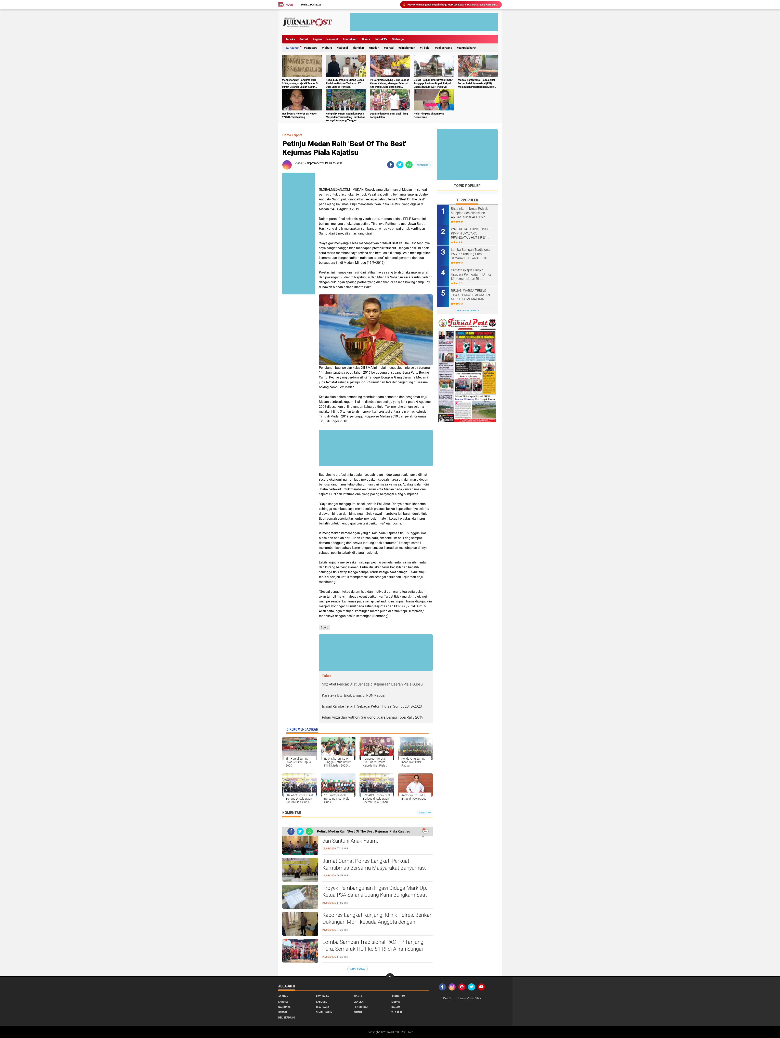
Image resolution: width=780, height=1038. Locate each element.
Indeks (290, 39)
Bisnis (366, 39)
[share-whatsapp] (409, 164)
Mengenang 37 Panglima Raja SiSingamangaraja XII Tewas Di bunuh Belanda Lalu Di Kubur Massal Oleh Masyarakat (300, 83)
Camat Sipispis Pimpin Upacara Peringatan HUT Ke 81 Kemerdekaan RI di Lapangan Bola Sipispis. (471, 274)
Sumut (303, 39)
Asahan (294, 47)
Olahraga (398, 39)
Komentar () (424, 164)
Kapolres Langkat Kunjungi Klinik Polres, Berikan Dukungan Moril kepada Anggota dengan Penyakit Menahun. (377, 922)
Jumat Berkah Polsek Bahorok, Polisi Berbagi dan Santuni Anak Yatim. (373, 837)
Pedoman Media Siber (467, 998)
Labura (328, 47)
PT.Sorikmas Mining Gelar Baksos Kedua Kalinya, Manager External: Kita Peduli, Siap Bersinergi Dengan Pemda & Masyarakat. (389, 83)
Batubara (311, 47)
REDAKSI (445, 998)
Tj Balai (425, 47)
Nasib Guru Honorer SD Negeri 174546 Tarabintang (299, 115)
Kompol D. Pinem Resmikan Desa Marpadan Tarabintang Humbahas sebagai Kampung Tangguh (345, 117)
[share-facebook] (390, 164)
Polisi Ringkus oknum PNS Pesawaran (429, 115)
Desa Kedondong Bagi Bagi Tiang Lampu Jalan (389, 115)
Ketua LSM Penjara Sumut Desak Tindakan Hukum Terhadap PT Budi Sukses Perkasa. (345, 83)
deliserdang (444, 47)
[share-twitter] (399, 164)
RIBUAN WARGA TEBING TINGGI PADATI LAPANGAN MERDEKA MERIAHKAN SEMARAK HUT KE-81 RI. (470, 295)
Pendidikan (350, 39)
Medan (374, 47)
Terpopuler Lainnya (467, 310)
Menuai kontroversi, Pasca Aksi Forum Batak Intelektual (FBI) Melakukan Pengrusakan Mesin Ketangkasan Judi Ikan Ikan (476, 83)
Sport (298, 135)
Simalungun (407, 47)
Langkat (359, 47)
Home (289, 4)
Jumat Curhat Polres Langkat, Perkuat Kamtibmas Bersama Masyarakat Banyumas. (374, 864)
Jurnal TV (381, 39)
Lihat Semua (357, 969)
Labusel (343, 47)
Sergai (390, 47)
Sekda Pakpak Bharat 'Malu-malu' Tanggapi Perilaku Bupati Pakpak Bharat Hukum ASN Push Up (433, 83)
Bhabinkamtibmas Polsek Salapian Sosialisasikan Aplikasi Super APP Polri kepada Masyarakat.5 (469, 213)
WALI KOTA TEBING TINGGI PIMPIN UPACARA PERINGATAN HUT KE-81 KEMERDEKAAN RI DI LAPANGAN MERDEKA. (470, 233)
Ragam (317, 39)
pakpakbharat (467, 47)
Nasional (332, 39)
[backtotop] (390, 977)
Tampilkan (424, 812)
